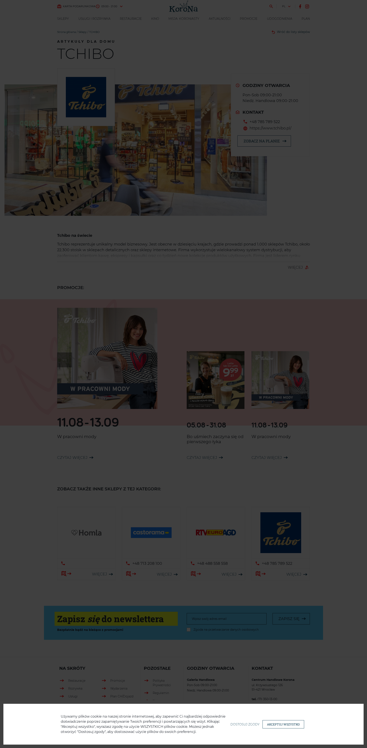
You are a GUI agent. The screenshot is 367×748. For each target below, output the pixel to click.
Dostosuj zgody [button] (245, 724)
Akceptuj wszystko (283, 724)
